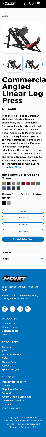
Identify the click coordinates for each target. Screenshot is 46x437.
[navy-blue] (13, 188)
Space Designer (11, 370)
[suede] (4, 183)
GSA (4, 335)
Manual (23, 211)
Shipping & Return (12, 389)
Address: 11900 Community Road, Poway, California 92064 (20, 297)
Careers (6, 347)
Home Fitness (10, 327)
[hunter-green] (18, 188)
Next (42, 64)
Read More (14, 167)
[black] (9, 183)
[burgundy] (23, 183)
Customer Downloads (14, 401)
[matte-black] (4, 203)
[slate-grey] (18, 183)
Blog (4, 351)
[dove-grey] (13, 183)
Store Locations (11, 408)
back (5, 16)
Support (6, 393)
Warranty (23, 218)
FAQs (5, 358)
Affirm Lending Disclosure (16, 397)
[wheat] (33, 183)
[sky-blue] (4, 188)
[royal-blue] (9, 188)
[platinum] (9, 203)
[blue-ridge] (38, 183)
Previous (3, 64)
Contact (6, 404)
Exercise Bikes (10, 331)
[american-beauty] (28, 183)
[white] (13, 203)
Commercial (8, 323)
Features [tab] (7, 252)
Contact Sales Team (23, 239)
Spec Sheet (23, 231)
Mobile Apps (9, 362)
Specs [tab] (6, 259)
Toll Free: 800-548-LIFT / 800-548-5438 (20, 288)
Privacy (6, 386)
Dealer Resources (12, 355)
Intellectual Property (14, 382)
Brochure (23, 224)
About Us (7, 366)
